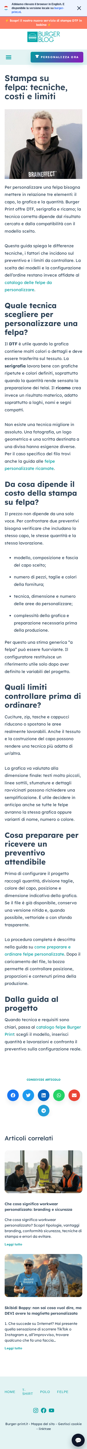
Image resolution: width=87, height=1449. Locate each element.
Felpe (62, 1392)
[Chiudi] (79, 8)
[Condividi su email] (74, 1095)
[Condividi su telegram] (43, 1110)
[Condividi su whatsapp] (59, 1095)
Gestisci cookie (70, 1424)
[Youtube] (51, 1410)
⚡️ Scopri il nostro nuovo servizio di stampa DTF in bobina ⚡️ (43, 22)
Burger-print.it (16, 1424)
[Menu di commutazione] (8, 57)
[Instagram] (36, 1410)
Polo (45, 1392)
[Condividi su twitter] (28, 1095)
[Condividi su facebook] (13, 1095)
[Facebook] (43, 1410)
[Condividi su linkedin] (43, 1095)
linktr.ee (45, 1429)
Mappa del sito (43, 1424)
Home (10, 1392)
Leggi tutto (13, 1244)
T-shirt (27, 1392)
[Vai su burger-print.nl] (43, 8)
